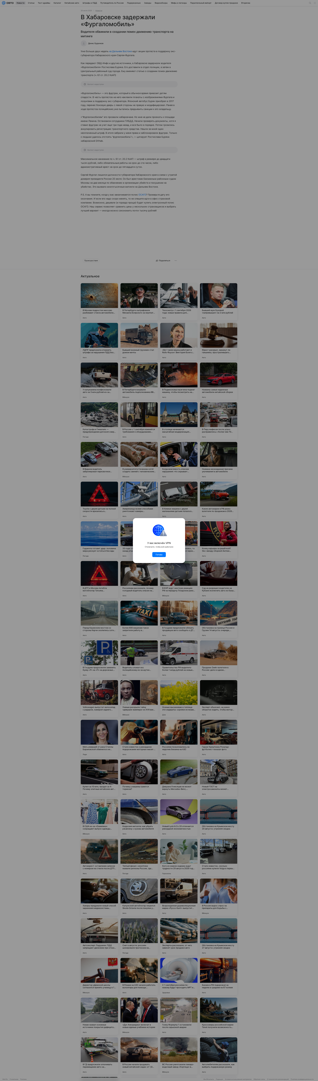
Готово (159, 554)
